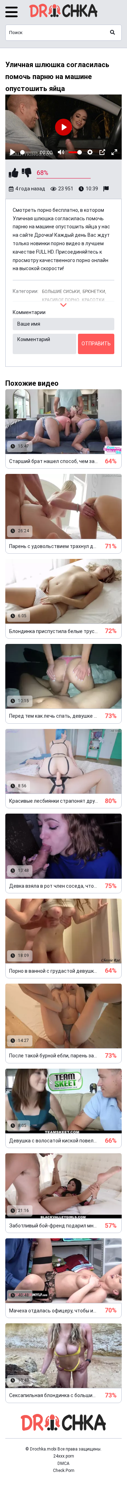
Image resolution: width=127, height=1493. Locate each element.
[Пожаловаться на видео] (106, 189)
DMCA (63, 1463)
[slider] (28, 152)
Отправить (96, 343)
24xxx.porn (63, 1456)
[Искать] (112, 32)
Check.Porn (63, 1470)
